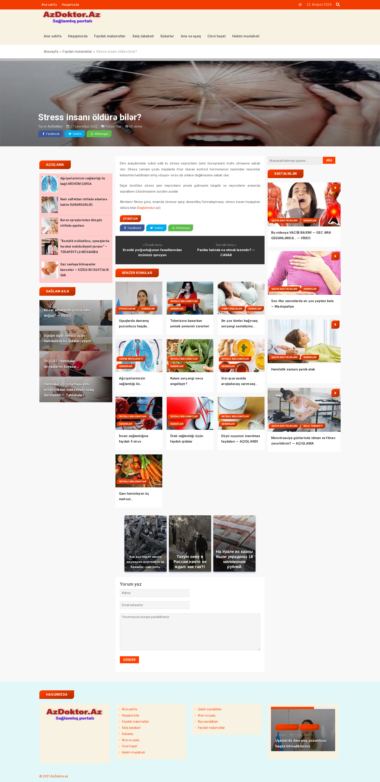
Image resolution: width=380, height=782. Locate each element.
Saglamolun (146, 208)
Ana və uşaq (130, 740)
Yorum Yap (113, 126)
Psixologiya (127, 308)
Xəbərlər (148, 308)
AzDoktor (55, 126)
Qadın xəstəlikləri (284, 220)
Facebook (53, 133)
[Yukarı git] (372, 774)
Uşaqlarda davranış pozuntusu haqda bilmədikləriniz (134, 326)
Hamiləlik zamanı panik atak (293, 369)
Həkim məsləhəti (131, 358)
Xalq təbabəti (313, 426)
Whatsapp (101, 133)
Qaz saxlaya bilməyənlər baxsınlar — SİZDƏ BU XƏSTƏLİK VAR (84, 269)
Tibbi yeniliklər (231, 308)
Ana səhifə (49, 4)
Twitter (77, 133)
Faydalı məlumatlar (184, 301)
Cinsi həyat (129, 746)
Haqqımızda (70, 4)
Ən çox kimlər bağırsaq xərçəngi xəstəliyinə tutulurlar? (239, 326)
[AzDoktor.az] (72, 24)
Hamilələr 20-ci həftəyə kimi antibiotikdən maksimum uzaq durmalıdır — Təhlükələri (69, 389)
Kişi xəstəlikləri (208, 721)
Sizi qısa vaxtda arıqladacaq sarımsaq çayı (238, 383)
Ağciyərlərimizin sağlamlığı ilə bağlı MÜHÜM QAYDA (136, 383)
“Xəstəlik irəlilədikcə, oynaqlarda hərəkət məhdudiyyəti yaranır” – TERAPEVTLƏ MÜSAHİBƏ (84, 246)
